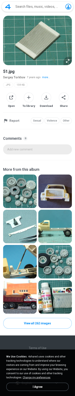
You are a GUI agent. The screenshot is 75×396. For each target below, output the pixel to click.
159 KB (21, 84)
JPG (8, 84)
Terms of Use (37, 348)
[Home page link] (8, 6)
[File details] (20, 191)
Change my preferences (36, 377)
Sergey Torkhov (14, 77)
